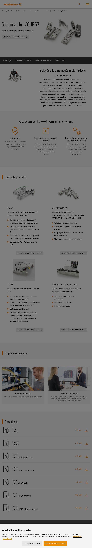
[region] (46, 536)
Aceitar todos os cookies (55, 544)
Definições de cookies (31, 544)
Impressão (77, 536)
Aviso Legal (7, 539)
